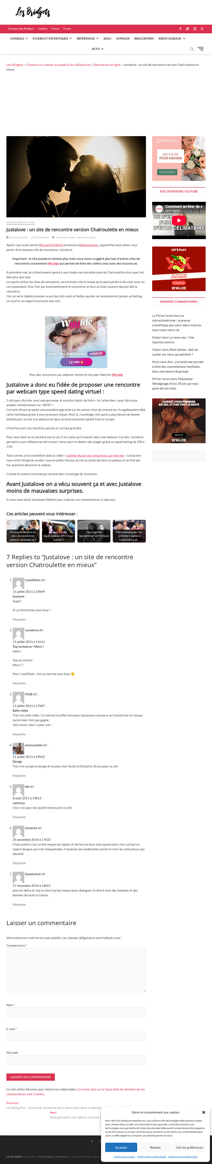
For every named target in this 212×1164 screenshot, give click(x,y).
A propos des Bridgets (21, 28)
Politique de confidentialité (151, 1156)
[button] (204, 1112)
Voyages (123, 38)
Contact (42, 28)
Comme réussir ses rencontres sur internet (95, 455)
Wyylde (53, 263)
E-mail (11, 1029)
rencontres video (65, 237)
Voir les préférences (189, 1147)
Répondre (19, 619)
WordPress (61, 1156)
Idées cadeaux (170, 38)
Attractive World (51, 245)
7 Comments (41, 237)
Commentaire (16, 945)
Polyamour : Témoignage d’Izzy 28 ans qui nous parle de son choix (175, 383)
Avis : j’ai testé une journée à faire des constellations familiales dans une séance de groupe (178, 366)
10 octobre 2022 (18, 237)
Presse (55, 28)
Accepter (121, 1147)
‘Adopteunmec (88, 245)
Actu (96, 49)
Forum (67, 28)
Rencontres (144, 38)
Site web (12, 1052)
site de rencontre (85, 237)
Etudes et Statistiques (50, 38)
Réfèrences (86, 38)
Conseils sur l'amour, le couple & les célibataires (58, 65)
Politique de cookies (124, 1156)
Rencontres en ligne (107, 65)
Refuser (155, 1147)
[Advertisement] (106, 105)
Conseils (17, 38)
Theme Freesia (46, 1156)
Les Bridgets (15, 65)
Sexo (107, 38)
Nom (10, 1005)
